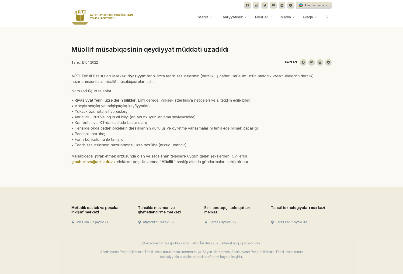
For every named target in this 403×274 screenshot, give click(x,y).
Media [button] (285, 17)
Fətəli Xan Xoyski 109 (291, 222)
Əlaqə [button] (308, 17)
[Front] (102, 17)
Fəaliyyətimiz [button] (231, 17)
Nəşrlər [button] (261, 17)
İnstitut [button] (202, 17)
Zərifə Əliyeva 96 (222, 222)
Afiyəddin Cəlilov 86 (158, 222)
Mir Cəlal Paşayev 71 (92, 222)
